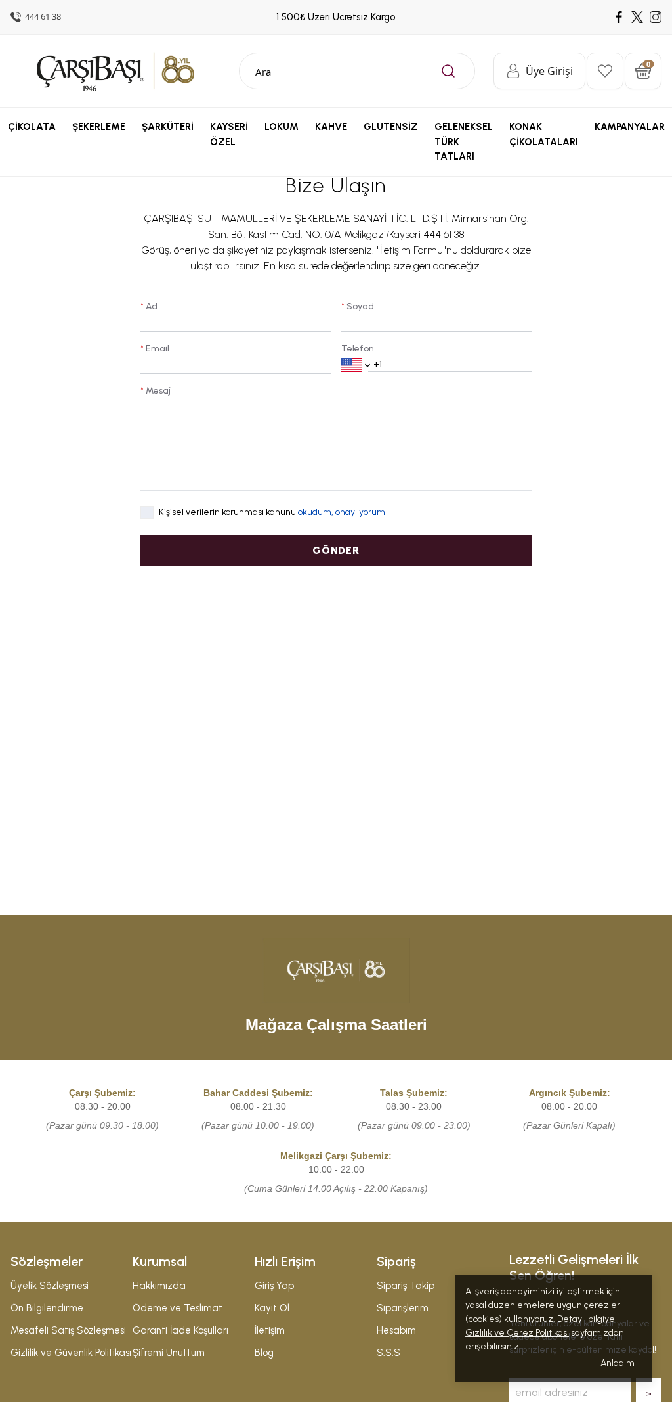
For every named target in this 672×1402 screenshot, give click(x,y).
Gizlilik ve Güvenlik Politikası (70, 1353)
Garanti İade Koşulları (180, 1330)
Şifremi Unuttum (169, 1353)
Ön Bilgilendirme (46, 1308)
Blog (264, 1353)
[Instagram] (656, 17)
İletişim (270, 1330)
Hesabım (396, 1330)
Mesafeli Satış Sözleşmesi (68, 1330)
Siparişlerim (403, 1308)
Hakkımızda (159, 1286)
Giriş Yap (274, 1286)
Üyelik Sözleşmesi (49, 1286)
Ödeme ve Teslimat (177, 1308)
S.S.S (388, 1353)
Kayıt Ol (272, 1308)
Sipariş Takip (405, 1286)
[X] (637, 17)
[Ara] (448, 71)
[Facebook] (619, 17)
